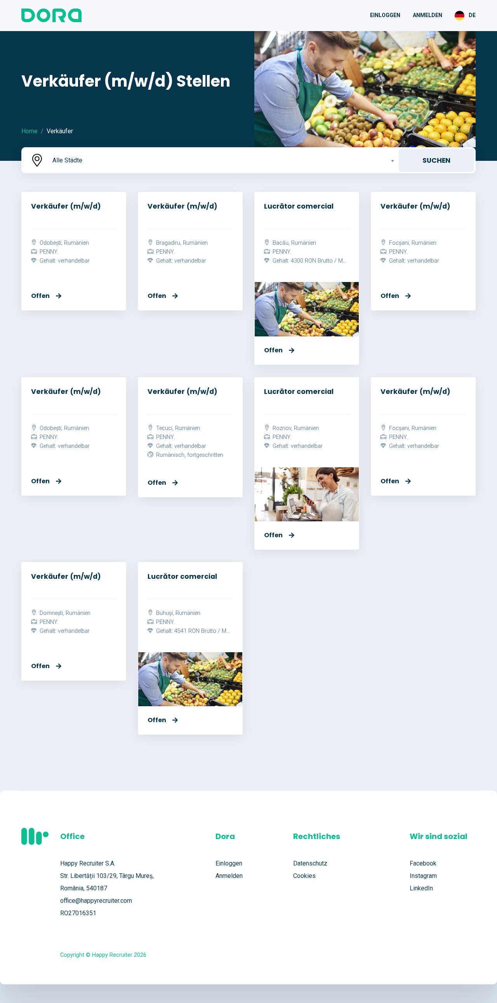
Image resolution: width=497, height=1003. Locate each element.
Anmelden (427, 15)
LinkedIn (421, 888)
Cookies (304, 875)
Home (29, 131)
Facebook (423, 863)
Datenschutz (310, 863)
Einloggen (385, 15)
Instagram (423, 875)
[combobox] (222, 160)
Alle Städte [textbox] (67, 160)
